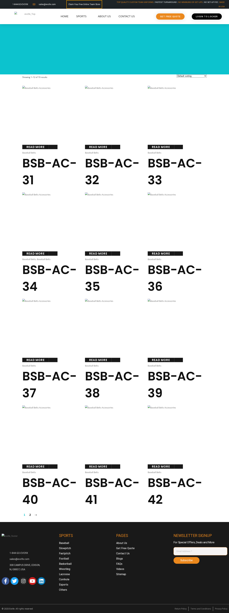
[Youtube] (32, 581)
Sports (81, 16)
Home (64, 16)
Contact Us (127, 16)
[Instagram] (23, 581)
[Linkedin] (41, 581)
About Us (104, 16)
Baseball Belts (29, 152)
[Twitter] (14, 581)
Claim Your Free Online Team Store (84, 4)
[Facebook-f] (5, 581)
